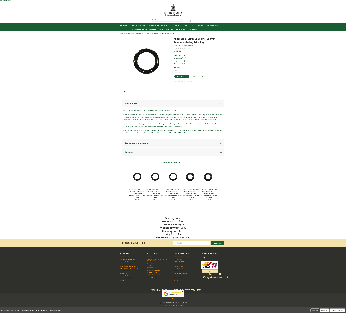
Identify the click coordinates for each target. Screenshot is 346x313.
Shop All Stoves (151, 268)
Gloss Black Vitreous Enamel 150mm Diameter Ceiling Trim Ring (137, 194)
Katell (175, 275)
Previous (341, 307)
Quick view (137, 175)
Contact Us (180, 29)
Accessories (151, 257)
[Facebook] (176, 81)
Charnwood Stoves (180, 271)
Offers (149, 265)
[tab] (173, 103)
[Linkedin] (188, 81)
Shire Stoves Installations (208, 25)
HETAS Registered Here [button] (210, 271)
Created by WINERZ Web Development (174, 303)
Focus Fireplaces (179, 266)
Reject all (324, 310)
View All (176, 280)
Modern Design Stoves (153, 270)
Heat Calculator (138, 25)
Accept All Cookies (337, 310)
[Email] (179, 81)
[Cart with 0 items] (193, 20)
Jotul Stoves (178, 278)
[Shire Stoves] (166, 296)
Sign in (122, 278)
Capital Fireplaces (179, 268)
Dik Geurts (177, 264)
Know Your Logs (189, 25)
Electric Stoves (152, 277)
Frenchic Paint (178, 259)
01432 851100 (194, 29)
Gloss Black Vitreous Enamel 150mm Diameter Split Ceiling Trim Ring (191, 194)
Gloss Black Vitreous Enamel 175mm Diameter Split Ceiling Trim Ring (209, 194)
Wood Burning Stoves (153, 275)
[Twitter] (185, 81)
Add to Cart (137, 178)
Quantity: (177, 67)
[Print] (182, 81)
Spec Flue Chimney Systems (181, 257)
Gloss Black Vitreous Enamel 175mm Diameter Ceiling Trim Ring (155, 194)
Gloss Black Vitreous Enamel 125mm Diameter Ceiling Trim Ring (173, 194)
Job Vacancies (175, 25)
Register (129, 278)
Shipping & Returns (166, 29)
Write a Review (200, 48)
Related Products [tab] (171, 163)
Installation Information (157, 25)
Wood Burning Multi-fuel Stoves (144, 29)
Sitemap (122, 280)
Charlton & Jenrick (179, 261)
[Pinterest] (191, 81)
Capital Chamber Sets (180, 273)
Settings (315, 310)
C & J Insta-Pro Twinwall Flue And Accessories (157, 260)
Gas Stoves (150, 263)
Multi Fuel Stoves (152, 272)
